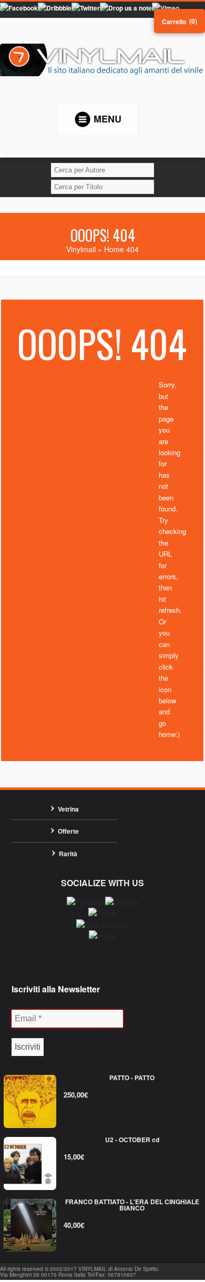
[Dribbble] (54, 8)
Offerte (68, 831)
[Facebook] (19, 8)
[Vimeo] (165, 8)
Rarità (68, 853)
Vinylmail (81, 249)
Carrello (174, 21)
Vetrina (68, 809)
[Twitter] (85, 8)
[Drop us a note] (126, 8)
